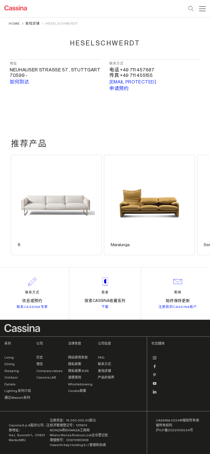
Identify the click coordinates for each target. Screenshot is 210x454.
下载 (105, 307)
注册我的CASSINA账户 (178, 307)
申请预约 (119, 88)
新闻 (177, 292)
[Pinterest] (154, 377)
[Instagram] (154, 360)
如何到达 (19, 82)
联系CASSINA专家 (32, 307)
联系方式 (32, 292)
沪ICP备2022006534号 (174, 430)
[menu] (202, 8)
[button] (202, 8)
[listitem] (56, 205)
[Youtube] (154, 385)
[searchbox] (191, 9)
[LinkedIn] (154, 394)
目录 (105, 292)
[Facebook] (154, 368)
